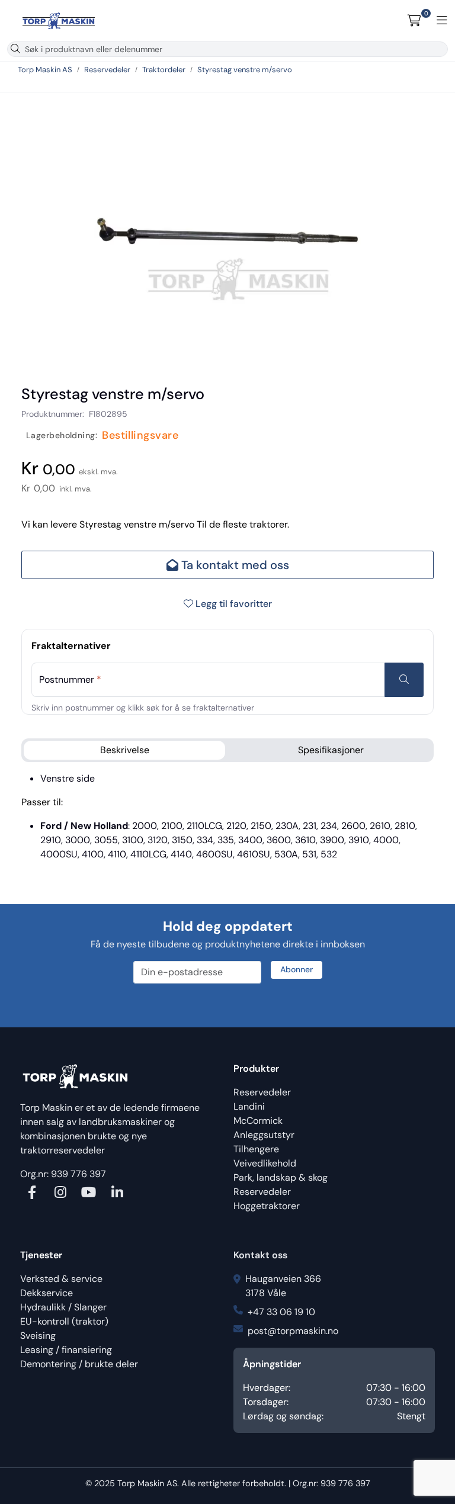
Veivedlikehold (264, 1163)
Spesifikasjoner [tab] (331, 750)
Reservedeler (262, 1092)
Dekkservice (46, 1293)
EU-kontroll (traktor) (64, 1321)
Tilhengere (256, 1149)
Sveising (38, 1335)
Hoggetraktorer (266, 1206)
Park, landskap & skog (280, 1177)
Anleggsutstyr (263, 1135)
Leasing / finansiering (66, 1350)
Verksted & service (61, 1278)
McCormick (258, 1120)
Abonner (296, 969)
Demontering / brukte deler (79, 1364)
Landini (249, 1106)
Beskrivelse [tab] (124, 750)
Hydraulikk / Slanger (63, 1307)
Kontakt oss (260, 1255)
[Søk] (15, 49)
